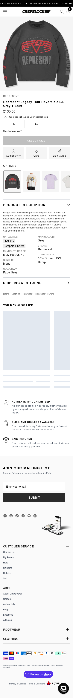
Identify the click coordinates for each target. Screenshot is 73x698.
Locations (8, 615)
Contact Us (8, 552)
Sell (5, 578)
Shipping (7, 568)
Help (5, 562)
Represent (11, 95)
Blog (5, 609)
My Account (9, 557)
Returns (7, 573)
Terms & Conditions (36, 683)
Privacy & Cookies (17, 683)
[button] (6, 84)
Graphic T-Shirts (14, 246)
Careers (7, 599)
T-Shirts (9, 241)
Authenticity (9, 604)
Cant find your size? (12, 130)
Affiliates (7, 620)
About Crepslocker (12, 593)
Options (9, 165)
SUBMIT (34, 497)
